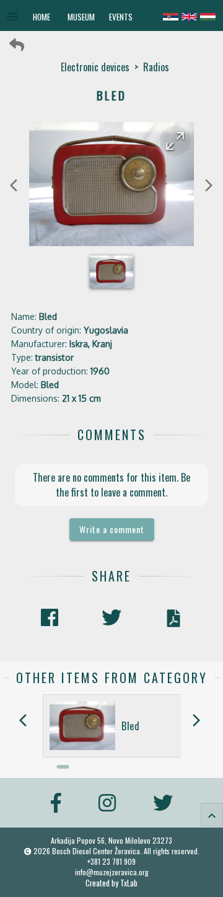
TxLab (129, 883)
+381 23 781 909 (111, 861)
